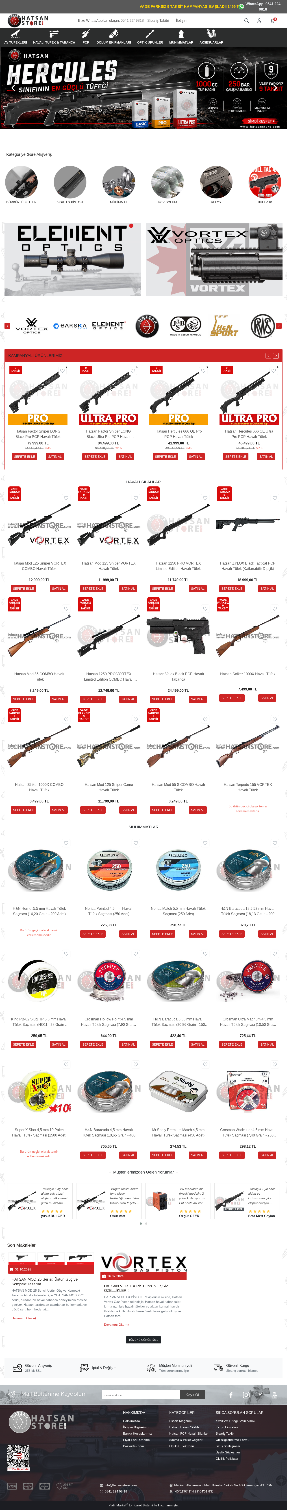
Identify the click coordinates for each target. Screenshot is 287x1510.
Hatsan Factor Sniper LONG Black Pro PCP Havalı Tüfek (38, 434)
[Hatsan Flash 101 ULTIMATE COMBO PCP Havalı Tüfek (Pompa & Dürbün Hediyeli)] (91, 1201)
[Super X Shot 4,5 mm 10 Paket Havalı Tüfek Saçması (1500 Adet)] (39, 1091)
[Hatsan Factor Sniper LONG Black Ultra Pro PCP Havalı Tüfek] (108, 395)
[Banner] (143, 88)
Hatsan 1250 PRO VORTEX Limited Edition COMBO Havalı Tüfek (108, 677)
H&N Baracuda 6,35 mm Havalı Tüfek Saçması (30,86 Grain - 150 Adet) (178, 1022)
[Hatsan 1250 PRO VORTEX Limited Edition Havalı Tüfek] (178, 525)
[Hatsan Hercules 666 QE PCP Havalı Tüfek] (160, 1201)
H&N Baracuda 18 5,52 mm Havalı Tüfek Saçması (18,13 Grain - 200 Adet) (247, 912)
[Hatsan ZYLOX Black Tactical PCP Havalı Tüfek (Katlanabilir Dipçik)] (248, 525)
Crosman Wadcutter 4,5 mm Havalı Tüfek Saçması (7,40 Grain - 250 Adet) (247, 1133)
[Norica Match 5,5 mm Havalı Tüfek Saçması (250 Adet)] (178, 870)
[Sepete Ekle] (24, 456)
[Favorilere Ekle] (62, 371)
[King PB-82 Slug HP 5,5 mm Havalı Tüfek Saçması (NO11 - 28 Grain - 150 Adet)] (39, 980)
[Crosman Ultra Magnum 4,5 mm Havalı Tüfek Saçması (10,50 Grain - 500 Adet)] (248, 980)
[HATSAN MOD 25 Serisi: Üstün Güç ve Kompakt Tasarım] (51, 1258)
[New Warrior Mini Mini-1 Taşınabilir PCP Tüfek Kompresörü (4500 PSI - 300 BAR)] (22, 1201)
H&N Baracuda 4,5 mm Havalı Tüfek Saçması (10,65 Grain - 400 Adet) (108, 1133)
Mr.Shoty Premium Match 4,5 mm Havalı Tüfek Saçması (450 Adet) (178, 1132)
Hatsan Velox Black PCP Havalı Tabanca (178, 676)
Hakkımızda (131, 1421)
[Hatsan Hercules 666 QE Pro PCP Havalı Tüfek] (178, 395)
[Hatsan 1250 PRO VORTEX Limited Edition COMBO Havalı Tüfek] (109, 635)
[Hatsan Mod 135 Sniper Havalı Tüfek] (229, 1201)
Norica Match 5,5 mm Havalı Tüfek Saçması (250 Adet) (178, 911)
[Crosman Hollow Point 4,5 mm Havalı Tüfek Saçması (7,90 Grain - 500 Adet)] (109, 980)
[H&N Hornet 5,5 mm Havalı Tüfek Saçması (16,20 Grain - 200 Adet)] (39, 870)
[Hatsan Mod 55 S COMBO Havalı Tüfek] (178, 746)
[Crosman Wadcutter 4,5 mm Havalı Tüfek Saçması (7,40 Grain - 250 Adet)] (248, 1091)
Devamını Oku (22, 1318)
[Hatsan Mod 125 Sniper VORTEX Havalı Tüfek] (109, 525)
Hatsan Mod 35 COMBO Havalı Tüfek (39, 676)
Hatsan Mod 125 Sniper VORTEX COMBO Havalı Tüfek (39, 566)
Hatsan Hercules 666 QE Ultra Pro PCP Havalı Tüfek (249, 434)
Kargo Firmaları (227, 1427)
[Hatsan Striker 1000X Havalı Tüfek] (248, 635)
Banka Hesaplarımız (137, 1433)
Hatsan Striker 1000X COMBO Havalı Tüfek (39, 787)
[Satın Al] (55, 456)
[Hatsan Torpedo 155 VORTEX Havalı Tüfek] (248, 746)
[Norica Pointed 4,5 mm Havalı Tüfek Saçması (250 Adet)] (109, 870)
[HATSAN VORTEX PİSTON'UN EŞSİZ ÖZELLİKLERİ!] (143, 1262)
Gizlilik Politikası (227, 1458)
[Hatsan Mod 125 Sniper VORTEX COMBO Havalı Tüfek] (39, 525)
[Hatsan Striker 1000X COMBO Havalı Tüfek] (39, 746)
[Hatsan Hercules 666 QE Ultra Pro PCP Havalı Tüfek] (249, 395)
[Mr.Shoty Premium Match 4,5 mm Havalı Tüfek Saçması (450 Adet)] (178, 1091)
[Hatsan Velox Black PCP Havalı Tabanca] (178, 635)
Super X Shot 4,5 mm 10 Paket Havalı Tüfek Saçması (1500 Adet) (39, 1132)
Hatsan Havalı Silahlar (185, 1427)
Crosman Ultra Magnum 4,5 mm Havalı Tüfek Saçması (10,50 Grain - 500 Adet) (248, 1022)
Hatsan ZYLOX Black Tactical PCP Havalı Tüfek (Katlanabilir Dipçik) (248, 566)
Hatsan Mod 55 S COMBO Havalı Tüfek (178, 787)
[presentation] (13, 88)
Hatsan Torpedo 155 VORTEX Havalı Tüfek (248, 787)
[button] (141, 1223)
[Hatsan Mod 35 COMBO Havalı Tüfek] (39, 635)
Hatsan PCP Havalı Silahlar (188, 1433)
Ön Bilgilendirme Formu (232, 1440)
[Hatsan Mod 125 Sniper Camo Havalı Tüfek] (109, 746)
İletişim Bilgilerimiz (136, 1427)
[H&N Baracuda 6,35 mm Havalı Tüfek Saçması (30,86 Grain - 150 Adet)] (178, 980)
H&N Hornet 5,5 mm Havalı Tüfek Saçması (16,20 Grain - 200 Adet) (39, 911)
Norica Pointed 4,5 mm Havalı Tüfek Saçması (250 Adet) (109, 911)
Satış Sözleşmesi (228, 1446)
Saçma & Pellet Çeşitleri (186, 1440)
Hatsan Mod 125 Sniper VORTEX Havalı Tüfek (109, 566)
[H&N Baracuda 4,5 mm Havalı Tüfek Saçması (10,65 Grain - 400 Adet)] (109, 1091)
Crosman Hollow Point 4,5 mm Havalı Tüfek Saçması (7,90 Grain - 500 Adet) (109, 1022)
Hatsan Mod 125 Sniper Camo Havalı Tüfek (109, 787)
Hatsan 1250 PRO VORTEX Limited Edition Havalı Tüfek (178, 566)
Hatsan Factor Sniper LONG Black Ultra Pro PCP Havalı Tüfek (108, 434)
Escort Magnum (180, 1421)
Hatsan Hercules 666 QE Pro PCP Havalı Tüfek (179, 434)
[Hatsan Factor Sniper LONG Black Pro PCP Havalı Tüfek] (37, 395)
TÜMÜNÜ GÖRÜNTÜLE (143, 1339)
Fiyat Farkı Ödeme (136, 1440)
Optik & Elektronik (181, 1446)
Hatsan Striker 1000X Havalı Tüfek (247, 674)
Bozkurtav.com (133, 1446)
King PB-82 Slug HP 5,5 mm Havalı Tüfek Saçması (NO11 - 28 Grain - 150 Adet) (39, 1022)
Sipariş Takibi (225, 1433)
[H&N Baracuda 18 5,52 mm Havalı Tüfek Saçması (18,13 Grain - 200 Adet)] (248, 870)
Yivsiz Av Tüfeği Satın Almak (235, 1421)
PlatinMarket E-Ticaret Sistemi (131, 1505)
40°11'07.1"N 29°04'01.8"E (194, 1491)
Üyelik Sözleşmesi (228, 1452)
